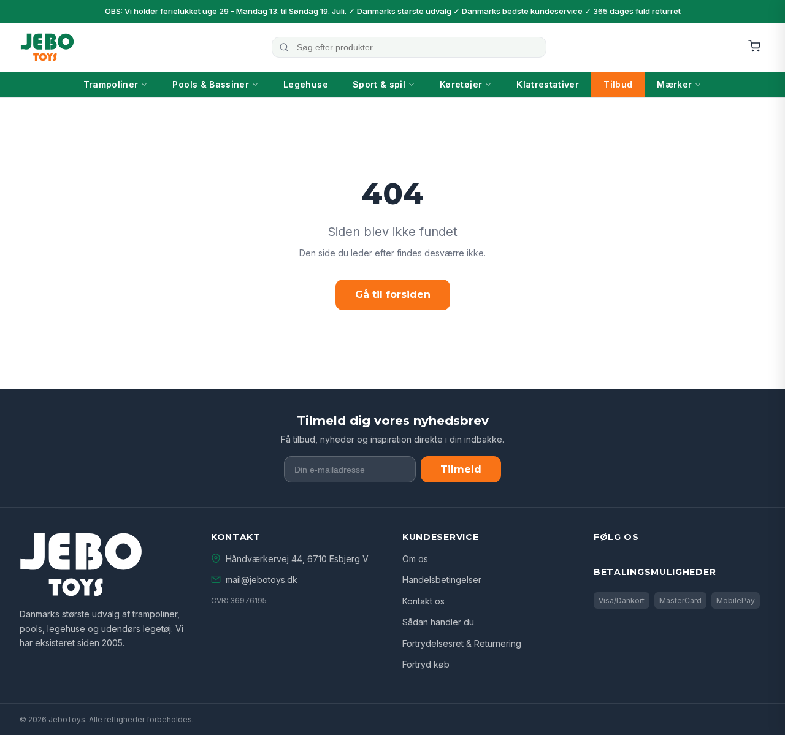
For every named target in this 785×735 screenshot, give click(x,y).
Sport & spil (379, 84)
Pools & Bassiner (210, 84)
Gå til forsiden (393, 294)
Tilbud (617, 84)
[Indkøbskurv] (754, 47)
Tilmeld (460, 469)
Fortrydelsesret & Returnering (461, 643)
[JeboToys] (47, 47)
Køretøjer (461, 84)
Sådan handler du (438, 622)
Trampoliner (111, 84)
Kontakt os (423, 601)
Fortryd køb (426, 664)
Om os (415, 559)
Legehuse (305, 84)
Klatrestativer (547, 84)
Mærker (674, 84)
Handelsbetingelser (441, 579)
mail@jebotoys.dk (261, 579)
